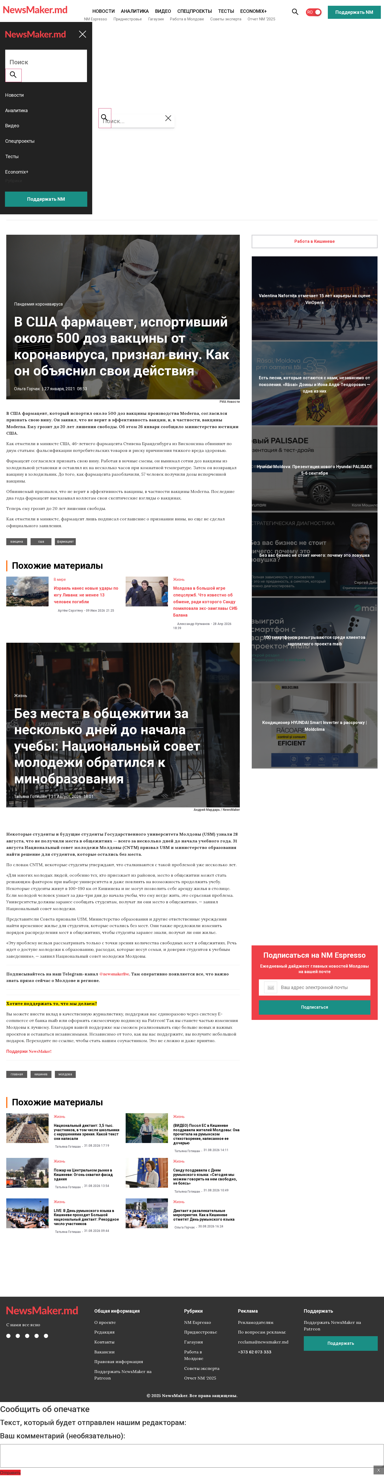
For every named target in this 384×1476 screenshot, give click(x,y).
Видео (163, 11)
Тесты (226, 11)
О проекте (105, 1322)
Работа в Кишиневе (314, 241)
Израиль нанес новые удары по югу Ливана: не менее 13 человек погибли (86, 595)
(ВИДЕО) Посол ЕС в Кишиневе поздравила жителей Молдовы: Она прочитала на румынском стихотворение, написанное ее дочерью (206, 1134)
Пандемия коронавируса (38, 304)
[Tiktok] (36, 1336)
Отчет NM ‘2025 (261, 19)
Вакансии (104, 1351)
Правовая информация (118, 1361)
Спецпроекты (194, 11)
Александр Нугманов (193, 624)
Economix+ (253, 11)
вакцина (16, 541)
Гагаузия (156, 19)
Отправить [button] (10, 1472)
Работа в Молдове (187, 19)
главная (17, 1074)
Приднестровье (127, 19)
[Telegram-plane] (46, 1336)
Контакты (104, 1342)
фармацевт (65, 541)
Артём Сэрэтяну (70, 610)
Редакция (104, 1332)
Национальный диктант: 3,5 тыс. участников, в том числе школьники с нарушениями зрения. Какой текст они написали (86, 1132)
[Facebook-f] (8, 1336)
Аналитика (135, 11)
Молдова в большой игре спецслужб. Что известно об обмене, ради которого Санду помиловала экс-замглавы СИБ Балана (205, 601)
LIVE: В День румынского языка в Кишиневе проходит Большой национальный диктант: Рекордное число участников (86, 1217)
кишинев (41, 1074)
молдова (65, 1074)
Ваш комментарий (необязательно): (62, 1436)
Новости (103, 11)
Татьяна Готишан (30, 796)
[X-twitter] (18, 1336)
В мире (60, 579)
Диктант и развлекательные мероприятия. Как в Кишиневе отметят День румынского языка (204, 1215)
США (41, 541)
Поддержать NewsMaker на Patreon (123, 1375)
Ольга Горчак (27, 388)
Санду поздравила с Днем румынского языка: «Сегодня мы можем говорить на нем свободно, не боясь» (205, 1176)
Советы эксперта (225, 19)
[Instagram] (27, 1336)
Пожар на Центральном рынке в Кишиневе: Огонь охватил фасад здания (83, 1174)
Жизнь (179, 579)
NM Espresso (95, 19)
